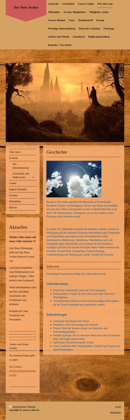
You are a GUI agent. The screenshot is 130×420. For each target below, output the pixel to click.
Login (118, 406)
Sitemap (31, 406)
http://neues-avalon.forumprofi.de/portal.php (22, 370)
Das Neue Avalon (26, 7)
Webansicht (115, 412)
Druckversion (19, 406)
